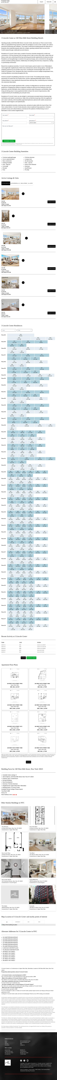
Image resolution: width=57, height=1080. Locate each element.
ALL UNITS (30, 183)
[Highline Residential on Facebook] (21, 1060)
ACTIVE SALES (6, 183)
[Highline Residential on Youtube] (27, 1060)
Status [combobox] (3, 330)
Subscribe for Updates (31, 657)
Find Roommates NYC (24, 1042)
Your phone (5, 120)
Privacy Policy (32, 1069)
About (6, 1041)
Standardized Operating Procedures (27, 1070)
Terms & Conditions (24, 1069)
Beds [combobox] (19, 330)
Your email (31, 115)
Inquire (41, 1)
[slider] (28, 19)
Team (6, 1042)
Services (6, 1043)
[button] (55, 19)
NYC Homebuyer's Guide (25, 1041)
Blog (21, 1043)
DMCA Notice (38, 1069)
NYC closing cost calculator (43, 993)
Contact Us (22, 1045)
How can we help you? (7, 126)
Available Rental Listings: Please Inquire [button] (12, 789)
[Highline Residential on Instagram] (24, 1060)
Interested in (32, 120)
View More (23, 657)
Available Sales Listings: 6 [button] (10, 775)
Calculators (7, 1045)
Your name (4, 115)
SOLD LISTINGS (24, 183)
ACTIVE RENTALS (15, 183)
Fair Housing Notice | (46, 1069)
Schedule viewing (9, 141)
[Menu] (55, 2)
